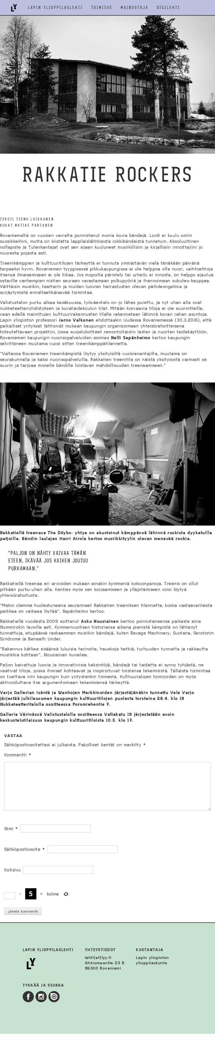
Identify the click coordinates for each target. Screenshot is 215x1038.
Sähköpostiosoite (24, 849)
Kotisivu (12, 870)
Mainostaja (134, 8)
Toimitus (101, 8)
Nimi (11, 828)
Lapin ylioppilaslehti (55, 8)
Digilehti (168, 8)
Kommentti (17, 754)
